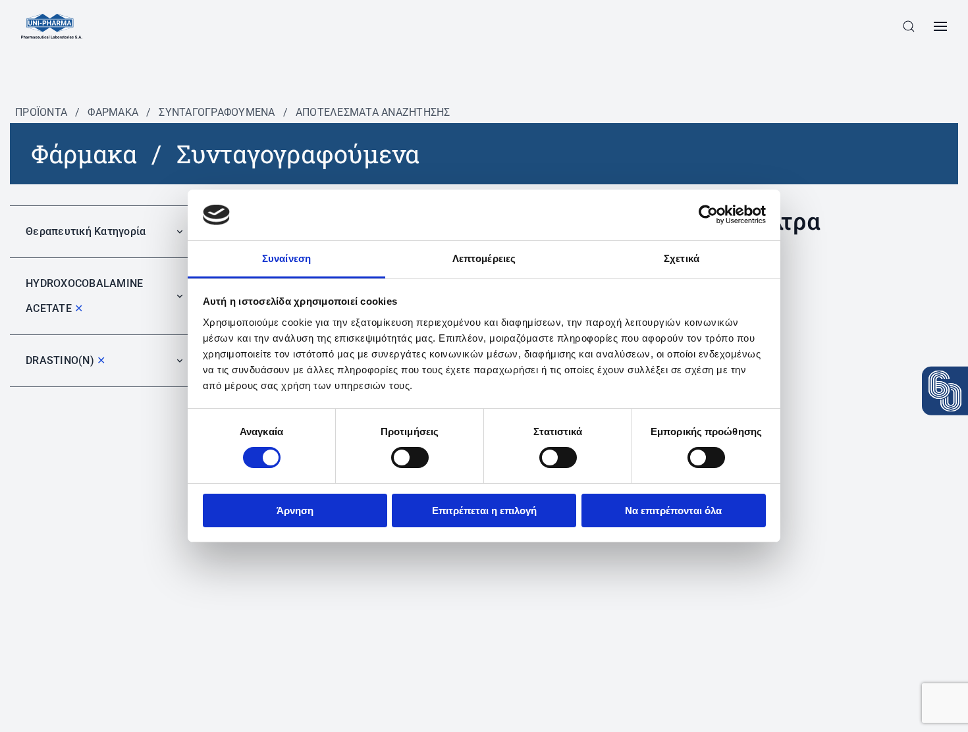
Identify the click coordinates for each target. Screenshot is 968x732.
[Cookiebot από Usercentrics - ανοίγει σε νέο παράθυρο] (708, 214)
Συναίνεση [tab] (286, 258)
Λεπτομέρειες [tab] (484, 258)
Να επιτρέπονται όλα (673, 510)
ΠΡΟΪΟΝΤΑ (41, 112)
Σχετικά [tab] (681, 258)
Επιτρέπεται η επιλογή (484, 510)
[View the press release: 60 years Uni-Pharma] (945, 391)
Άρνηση (295, 510)
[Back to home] (51, 26)
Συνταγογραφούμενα (217, 112)
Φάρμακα (113, 112)
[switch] (410, 457)
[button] (908, 26)
